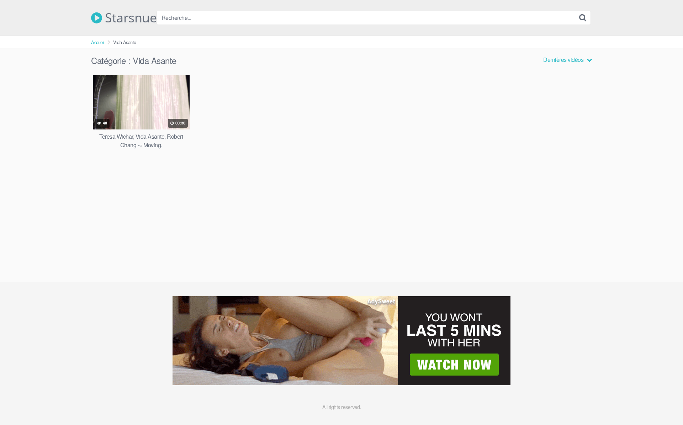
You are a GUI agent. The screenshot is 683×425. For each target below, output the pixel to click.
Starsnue (129, 17)
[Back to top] (663, 402)
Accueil (98, 42)
